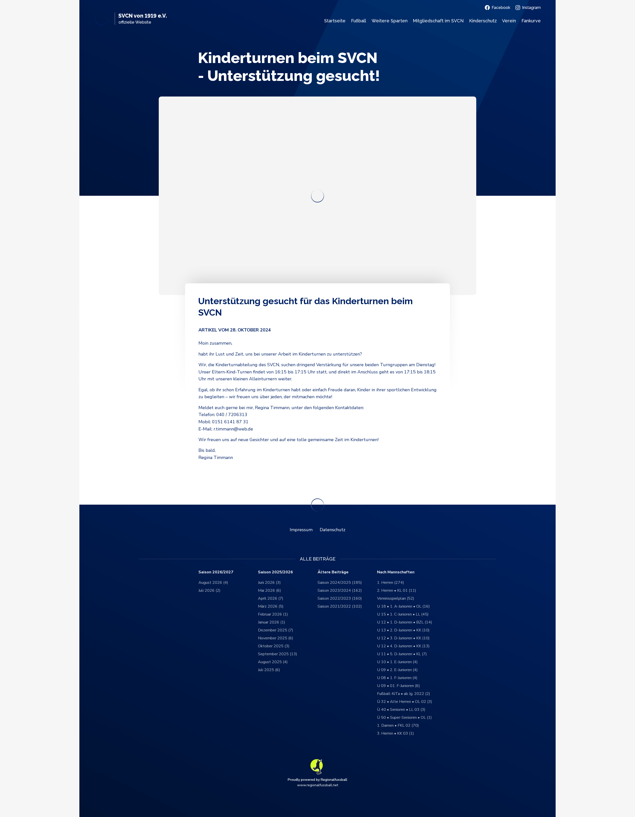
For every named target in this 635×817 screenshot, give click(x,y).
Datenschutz (332, 530)
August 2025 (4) (273, 662)
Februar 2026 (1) (273, 614)
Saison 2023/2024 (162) (340, 590)
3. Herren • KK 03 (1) (395, 733)
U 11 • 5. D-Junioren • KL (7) (402, 654)
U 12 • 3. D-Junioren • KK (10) (403, 638)
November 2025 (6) (275, 638)
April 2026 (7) (270, 598)
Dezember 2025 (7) (275, 630)
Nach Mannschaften (395, 572)
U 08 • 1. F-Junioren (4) (397, 678)
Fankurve (531, 20)
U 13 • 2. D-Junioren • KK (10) (403, 630)
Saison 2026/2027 (215, 572)
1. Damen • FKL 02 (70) (398, 725)
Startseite (335, 20)
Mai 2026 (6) (269, 590)
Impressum (301, 530)
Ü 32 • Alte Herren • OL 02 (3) (404, 701)
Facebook (501, 7)
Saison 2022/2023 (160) (340, 598)
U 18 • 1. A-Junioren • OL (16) (403, 606)
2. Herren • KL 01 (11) (396, 590)
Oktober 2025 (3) (273, 646)
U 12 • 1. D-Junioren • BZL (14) (404, 622)
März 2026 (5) (271, 606)
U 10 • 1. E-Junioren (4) (397, 662)
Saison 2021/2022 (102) (340, 606)
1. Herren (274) (390, 582)
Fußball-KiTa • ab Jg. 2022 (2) (403, 693)
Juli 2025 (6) (269, 670)
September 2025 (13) (277, 654)
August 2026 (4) (213, 582)
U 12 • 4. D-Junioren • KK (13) (403, 646)
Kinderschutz (483, 20)
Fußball (358, 20)
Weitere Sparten (390, 20)
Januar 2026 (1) (271, 622)
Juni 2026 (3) (269, 582)
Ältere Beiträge (333, 572)
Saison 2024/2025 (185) (340, 582)
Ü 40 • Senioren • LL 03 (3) (401, 709)
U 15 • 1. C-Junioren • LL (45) (403, 614)
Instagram (531, 7)
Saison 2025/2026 (275, 572)
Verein (509, 20)
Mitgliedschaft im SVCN (438, 20)
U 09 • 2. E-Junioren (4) (397, 670)
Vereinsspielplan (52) (395, 598)
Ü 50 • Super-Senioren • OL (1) (404, 717)
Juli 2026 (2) (209, 590)
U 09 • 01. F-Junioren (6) (398, 685)
